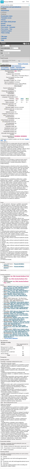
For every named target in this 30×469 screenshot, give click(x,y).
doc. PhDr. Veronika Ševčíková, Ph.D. (20, 276)
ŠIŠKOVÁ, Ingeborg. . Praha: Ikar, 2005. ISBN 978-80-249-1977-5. (15, 296)
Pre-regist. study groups (8, 21)
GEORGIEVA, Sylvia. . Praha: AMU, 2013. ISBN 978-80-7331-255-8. (16, 303)
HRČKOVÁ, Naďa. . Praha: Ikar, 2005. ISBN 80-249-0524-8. (16, 287)
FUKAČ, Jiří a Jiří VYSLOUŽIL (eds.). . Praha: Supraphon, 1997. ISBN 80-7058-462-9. (16, 315)
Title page (4, 36)
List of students (5, 67)
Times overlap (5, 32)
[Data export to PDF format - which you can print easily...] (24, 43)
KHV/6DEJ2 (17, 136)
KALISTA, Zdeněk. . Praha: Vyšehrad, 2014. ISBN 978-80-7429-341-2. (16, 335)
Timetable (12, 67)
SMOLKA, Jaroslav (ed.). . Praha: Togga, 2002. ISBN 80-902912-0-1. (16, 305)
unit (1, 45)
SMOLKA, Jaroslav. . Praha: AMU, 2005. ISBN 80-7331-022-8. (16, 327)
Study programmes (16, 65)
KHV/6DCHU (24, 136)
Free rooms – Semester (8, 27)
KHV (16, 71)
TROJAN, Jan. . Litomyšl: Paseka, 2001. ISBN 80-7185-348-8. (16, 323)
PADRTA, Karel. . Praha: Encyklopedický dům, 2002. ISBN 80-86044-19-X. (17, 330)
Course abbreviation (5, 48)
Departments (5, 10)
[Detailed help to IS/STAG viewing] (28, 43)
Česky (27, 1)
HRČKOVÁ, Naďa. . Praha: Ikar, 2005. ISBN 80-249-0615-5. (16, 290)
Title (2, 50)
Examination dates (6, 16)
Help (2, 40)
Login (23, 1)
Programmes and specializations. (11, 7)
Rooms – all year (6, 25)
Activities (3, 262)
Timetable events (6, 18)
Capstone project (6, 31)
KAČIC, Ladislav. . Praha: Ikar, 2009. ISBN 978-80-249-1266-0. (16, 292)
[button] (2, 1)
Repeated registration (8, 104)
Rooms (3, 23)
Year (2, 53)
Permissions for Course (16, 69)
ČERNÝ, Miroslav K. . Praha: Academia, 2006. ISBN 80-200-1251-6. (16, 308)
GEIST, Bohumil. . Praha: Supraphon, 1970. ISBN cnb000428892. (16, 312)
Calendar (4, 38)
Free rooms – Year (6, 29)
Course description (5, 65)
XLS (5, 140)
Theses (3, 19)
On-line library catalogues (11, 338)
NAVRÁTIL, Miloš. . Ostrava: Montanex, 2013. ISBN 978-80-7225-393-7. (16, 319)
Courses (3, 9)
